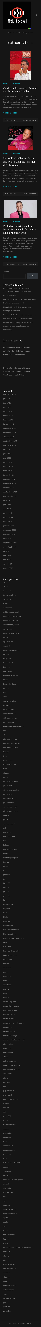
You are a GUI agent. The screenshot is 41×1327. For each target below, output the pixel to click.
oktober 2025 (8, 437)
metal (5, 972)
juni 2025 (7, 454)
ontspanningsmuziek (11, 1065)
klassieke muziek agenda (13, 938)
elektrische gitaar (10, 739)
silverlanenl (30, 120)
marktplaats (8, 959)
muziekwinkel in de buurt (13, 1023)
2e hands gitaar (9, 595)
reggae (6, 1129)
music (5, 993)
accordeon (7, 608)
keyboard (7, 908)
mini (5, 980)
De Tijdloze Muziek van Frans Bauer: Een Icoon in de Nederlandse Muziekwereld (19, 229)
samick (6, 1167)
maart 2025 (8, 466)
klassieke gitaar (9, 934)
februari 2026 (9, 420)
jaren (5, 879)
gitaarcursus (8, 798)
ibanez (6, 862)
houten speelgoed (10, 858)
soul (5, 1196)
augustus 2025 (9, 445)
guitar (5, 828)
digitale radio (8, 709)
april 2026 (7, 411)
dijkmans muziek (10, 718)
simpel (6, 1184)
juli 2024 (6, 500)
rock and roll (8, 1146)
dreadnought (8, 722)
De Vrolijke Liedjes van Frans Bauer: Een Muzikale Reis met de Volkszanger (19, 162)
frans (5, 83)
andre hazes (8, 629)
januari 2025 (8, 475)
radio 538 (7, 1116)
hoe (4, 841)
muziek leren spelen (11, 1006)
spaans (6, 1201)
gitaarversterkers (10, 811)
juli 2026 (6, 399)
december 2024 (9, 479)
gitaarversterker (10, 807)
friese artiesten (9, 764)
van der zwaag (9, 1268)
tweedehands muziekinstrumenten (17, 1247)
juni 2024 (7, 504)
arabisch (6, 646)
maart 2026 (8, 415)
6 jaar (5, 603)
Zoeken (6, 271)
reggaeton (7, 1133)
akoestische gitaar (10, 620)
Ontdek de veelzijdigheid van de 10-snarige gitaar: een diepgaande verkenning (18, 326)
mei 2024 (7, 509)
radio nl (6, 1120)
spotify (6, 1218)
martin (6, 963)
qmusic (6, 1108)
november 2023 (9, 534)
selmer (6, 1175)
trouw (5, 1243)
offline (5, 1057)
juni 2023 (7, 555)
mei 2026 (7, 407)
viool (5, 1281)
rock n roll (7, 1154)
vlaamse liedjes (9, 1285)
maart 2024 (8, 517)
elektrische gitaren (10, 747)
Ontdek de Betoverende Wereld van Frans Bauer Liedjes (20, 89)
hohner (6, 845)
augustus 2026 (9, 394)
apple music (8, 642)
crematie (6, 705)
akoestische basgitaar (12, 616)
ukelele (6, 1256)
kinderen (6, 921)
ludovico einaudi (10, 955)
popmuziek (7, 1095)
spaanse (6, 1205)
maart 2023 (8, 568)
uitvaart (6, 1252)
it (3, 870)
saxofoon (7, 1171)
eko (4, 730)
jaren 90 (6, 896)
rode (5, 1158)
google (6, 815)
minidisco (7, 985)
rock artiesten (9, 1150)
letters (6, 942)
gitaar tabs (7, 794)
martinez (7, 968)
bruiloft (6, 688)
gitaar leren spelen (11, 790)
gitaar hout (7, 786)
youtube (6, 1307)
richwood (7, 1137)
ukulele (6, 1260)
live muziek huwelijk (11, 951)
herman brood (9, 836)
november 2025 (9, 432)
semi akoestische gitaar (13, 1180)
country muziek (9, 701)
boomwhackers (9, 684)
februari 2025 (9, 471)
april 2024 (7, 513)
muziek (6, 997)
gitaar (5, 777)
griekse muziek (9, 824)
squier (5, 1222)
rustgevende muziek (11, 1163)
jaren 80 (6, 891)
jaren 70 (6, 887)
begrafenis (7, 671)
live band (7, 947)
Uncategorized (9, 1264)
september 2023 (10, 543)
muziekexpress (9, 1019)
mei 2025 (7, 458)
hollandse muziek (10, 849)
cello (5, 692)
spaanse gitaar (9, 1209)
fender (6, 752)
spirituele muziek (10, 1213)
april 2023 (7, 564)
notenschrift (8, 1052)
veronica (6, 1273)
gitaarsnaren (8, 803)
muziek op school (10, 1010)
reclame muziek (9, 1124)
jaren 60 (6, 883)
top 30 (6, 1239)
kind (5, 913)
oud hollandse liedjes (11, 1069)
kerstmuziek (8, 904)
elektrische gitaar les (11, 743)
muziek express (9, 1002)
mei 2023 (7, 560)
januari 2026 (8, 424)
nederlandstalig (9, 1031)
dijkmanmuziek (9, 714)
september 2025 (10, 441)
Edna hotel (7, 368)
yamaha (6, 1302)
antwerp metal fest (11, 633)
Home (10, 33)
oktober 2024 (8, 488)
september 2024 (10, 492)
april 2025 (7, 462)
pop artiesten (8, 1091)
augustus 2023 (9, 547)
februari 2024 (9, 521)
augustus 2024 (9, 496)
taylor (5, 1230)
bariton (6, 654)
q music (6, 1103)
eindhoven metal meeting (13, 726)
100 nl (5, 582)
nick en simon (8, 1044)
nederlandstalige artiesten (14, 1040)
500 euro (7, 599)
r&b (4, 1112)
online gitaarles (9, 1061)
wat (5, 1294)
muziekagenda (9, 1014)
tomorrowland (9, 1235)
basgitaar (7, 658)
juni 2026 (7, 403)
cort (5, 697)
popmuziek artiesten (11, 1099)
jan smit (6, 875)
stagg (5, 1226)
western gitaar (9, 1298)
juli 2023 (6, 551)
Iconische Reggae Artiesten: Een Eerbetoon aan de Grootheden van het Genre (16, 351)
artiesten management (12, 650)
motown (6, 989)
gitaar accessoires (10, 781)
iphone (6, 866)
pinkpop (6, 1082)
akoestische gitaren (11, 625)
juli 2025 (6, 449)
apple (5, 637)
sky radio (7, 1188)
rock (5, 1141)
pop (4, 1086)
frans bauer (15, 83)
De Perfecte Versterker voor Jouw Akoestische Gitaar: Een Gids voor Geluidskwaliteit (17, 291)
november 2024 (9, 483)
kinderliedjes (8, 925)
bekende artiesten (10, 675)
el (4, 735)
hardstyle (7, 832)
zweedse (7, 1311)
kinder (5, 917)
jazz (5, 900)
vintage (6, 1277)
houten (6, 853)
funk (5, 769)
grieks (5, 819)
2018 (5, 586)
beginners (7, 667)
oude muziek (8, 1074)
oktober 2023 (8, 538)
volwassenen (8, 1290)
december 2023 (9, 530)
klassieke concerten (11, 930)
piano (5, 1078)
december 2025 (9, 428)
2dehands (7, 591)
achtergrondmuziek (11, 612)
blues (5, 680)
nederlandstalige (10, 1035)
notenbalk (7, 1048)
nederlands (7, 1027)
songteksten (8, 1192)
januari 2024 (8, 526)
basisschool (8, 663)
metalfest (7, 976)
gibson (6, 773)
